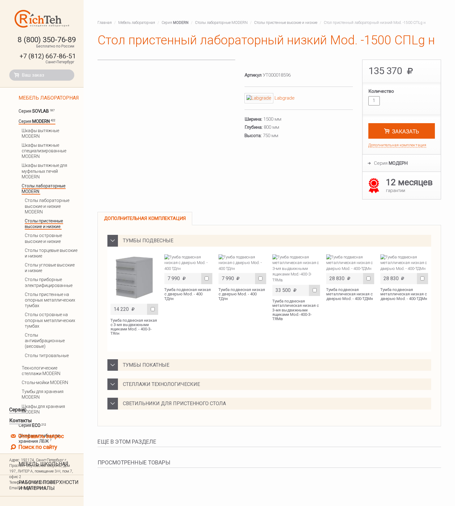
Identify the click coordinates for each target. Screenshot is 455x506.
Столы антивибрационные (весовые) (45, 341)
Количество (381, 91)
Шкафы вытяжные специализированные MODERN (44, 151)
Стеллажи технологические (161, 384)
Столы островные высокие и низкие (43, 238)
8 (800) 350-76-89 (47, 39)
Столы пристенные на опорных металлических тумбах (50, 300)
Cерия (391, 163)
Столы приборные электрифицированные (49, 282)
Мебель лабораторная (49, 98)
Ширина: (253, 119)
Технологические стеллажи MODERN (41, 370)
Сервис (17, 410)
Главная (105, 22)
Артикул (253, 75)
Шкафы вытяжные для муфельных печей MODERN (44, 171)
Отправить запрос (40, 436)
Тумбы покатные (146, 365)
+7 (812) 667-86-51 (48, 56)
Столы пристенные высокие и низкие (44, 223)
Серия (36, 111)
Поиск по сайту (37, 447)
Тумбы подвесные (148, 241)
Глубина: (253, 127)
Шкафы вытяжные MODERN (40, 133)
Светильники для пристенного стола (174, 403)
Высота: (253, 135)
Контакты (20, 420)
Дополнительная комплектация (397, 145)
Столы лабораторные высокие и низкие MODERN (47, 206)
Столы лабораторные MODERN (221, 22)
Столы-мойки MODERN (45, 382)
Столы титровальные (47, 355)
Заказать (405, 131)
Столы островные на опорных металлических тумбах (50, 320)
